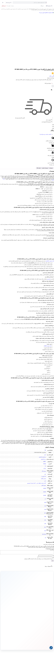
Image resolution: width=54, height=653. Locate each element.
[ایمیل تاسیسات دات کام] (12, 647)
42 (42, 534)
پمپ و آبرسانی (33, 617)
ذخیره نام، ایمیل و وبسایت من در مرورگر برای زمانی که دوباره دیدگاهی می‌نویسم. (38, 558)
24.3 (45, 527)
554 (45, 509)
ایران (45, 454)
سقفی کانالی (43, 485)
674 (45, 520)
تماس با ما (8, 5)
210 (45, 523)
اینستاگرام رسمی (10, 623)
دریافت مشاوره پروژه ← (13, 640)
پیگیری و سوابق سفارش (21, 620)
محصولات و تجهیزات (32, 612)
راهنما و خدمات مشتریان (20, 612)
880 (45, 516)
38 (44, 534)
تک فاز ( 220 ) (43, 478)
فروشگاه (42, 5)
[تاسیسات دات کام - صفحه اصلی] (49, 2)
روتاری (44, 468)
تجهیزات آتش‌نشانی (32, 625)
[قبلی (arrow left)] (2, 326)
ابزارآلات (34, 622)
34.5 (45, 513)
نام (53, 555)
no (45, 466)
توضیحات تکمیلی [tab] (45, 168)
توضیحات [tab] (51, 168)
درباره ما (12, 5)
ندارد (45, 480)
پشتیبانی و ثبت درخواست (21, 622)
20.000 (44, 491)
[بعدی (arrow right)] (52, 326)
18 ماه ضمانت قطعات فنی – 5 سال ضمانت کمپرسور (36, 483)
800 (45, 502)
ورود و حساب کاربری (21, 617)
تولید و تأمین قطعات (10, 620)
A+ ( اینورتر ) (43, 476)
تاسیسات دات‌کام (10, 612)
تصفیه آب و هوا (33, 620)
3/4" (45, 450)
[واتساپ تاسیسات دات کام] (14, 647)
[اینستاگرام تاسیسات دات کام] (16, 647)
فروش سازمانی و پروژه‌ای (9, 617)
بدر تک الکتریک (43, 459)
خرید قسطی (4, 5)
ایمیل (53, 557)
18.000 (44, 488)
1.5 (45, 498)
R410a (44, 463)
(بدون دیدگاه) (51, 76)
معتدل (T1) (44, 471)
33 (45, 534)
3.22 (45, 530)
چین (45, 474)
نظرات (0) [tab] (39, 168)
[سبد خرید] (3, 2)
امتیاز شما (52, 548)
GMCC (44, 461)
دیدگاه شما (52, 549)
